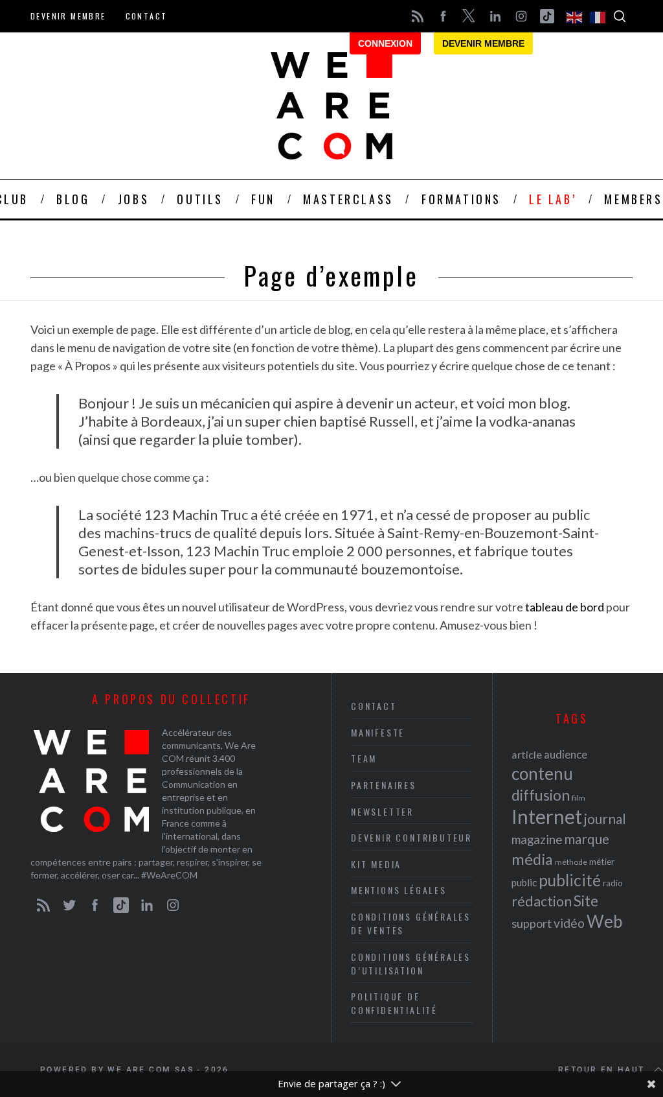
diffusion (540, 795)
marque (586, 839)
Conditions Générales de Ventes (411, 923)
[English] (575, 16)
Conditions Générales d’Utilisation (411, 963)
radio (613, 883)
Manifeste (378, 732)
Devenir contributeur (411, 837)
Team (364, 758)
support (531, 923)
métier (601, 861)
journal (605, 818)
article (526, 754)
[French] (598, 16)
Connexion (385, 43)
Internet (546, 816)
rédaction (541, 901)
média (532, 859)
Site (586, 901)
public (524, 882)
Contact (147, 15)
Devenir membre (68, 15)
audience (565, 754)
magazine (536, 839)
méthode (571, 862)
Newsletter (382, 811)
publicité (570, 880)
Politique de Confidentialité (394, 1003)
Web (604, 921)
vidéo (569, 922)
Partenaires (383, 785)
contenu (542, 773)
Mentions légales (399, 890)
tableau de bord (564, 607)
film (578, 798)
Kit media (376, 864)
